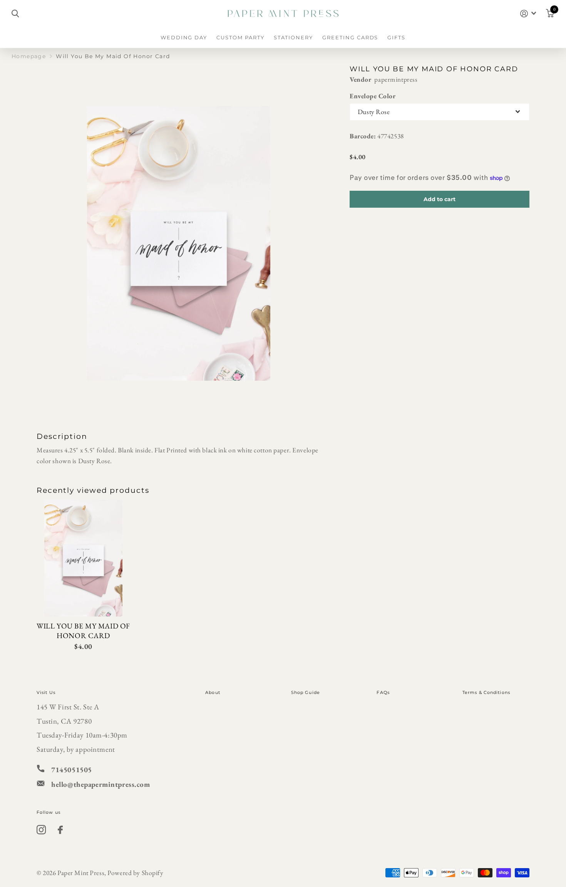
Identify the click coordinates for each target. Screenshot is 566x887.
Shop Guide (305, 692)
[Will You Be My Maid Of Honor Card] (83, 558)
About (212, 692)
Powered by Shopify (135, 873)
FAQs (383, 692)
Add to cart (439, 199)
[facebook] (60, 830)
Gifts (396, 37)
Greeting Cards (350, 37)
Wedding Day (184, 37)
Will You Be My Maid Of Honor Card (83, 631)
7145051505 (71, 769)
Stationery (293, 37)
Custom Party (240, 37)
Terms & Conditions (486, 692)
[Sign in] (528, 13)
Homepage (29, 56)
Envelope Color (372, 96)
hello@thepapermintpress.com (100, 784)
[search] (15, 13)
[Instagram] (41, 830)
